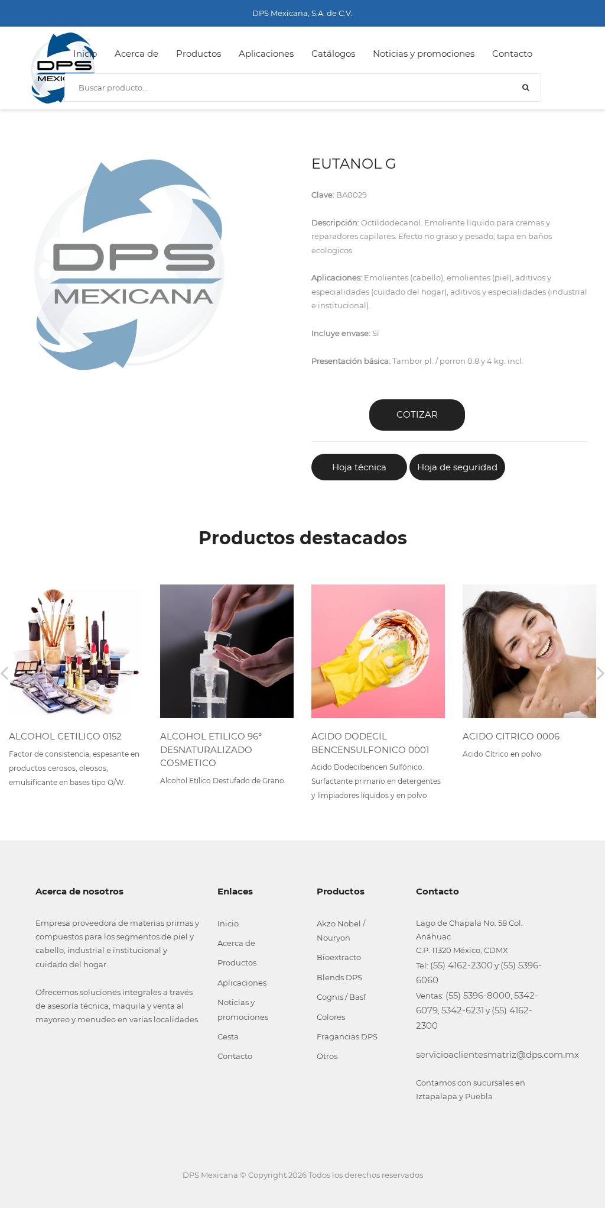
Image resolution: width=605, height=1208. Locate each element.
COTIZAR (417, 414)
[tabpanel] (129, 264)
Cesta (228, 1036)
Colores (331, 1017)
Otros (327, 1056)
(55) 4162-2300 (461, 965)
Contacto (512, 53)
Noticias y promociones (423, 53)
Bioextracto (339, 957)
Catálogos (333, 53)
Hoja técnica (359, 467)
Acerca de (136, 53)
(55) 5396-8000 (477, 995)
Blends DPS (339, 977)
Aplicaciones (266, 53)
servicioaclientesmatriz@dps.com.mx (497, 1054)
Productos (198, 53)
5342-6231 (462, 1010)
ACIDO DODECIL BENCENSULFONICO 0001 (370, 743)
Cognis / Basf (341, 997)
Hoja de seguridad (457, 467)
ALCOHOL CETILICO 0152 (65, 736)
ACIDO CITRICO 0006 (511, 736)
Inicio (85, 53)
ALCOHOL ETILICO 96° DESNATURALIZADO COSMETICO (211, 749)
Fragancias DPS (347, 1036)
